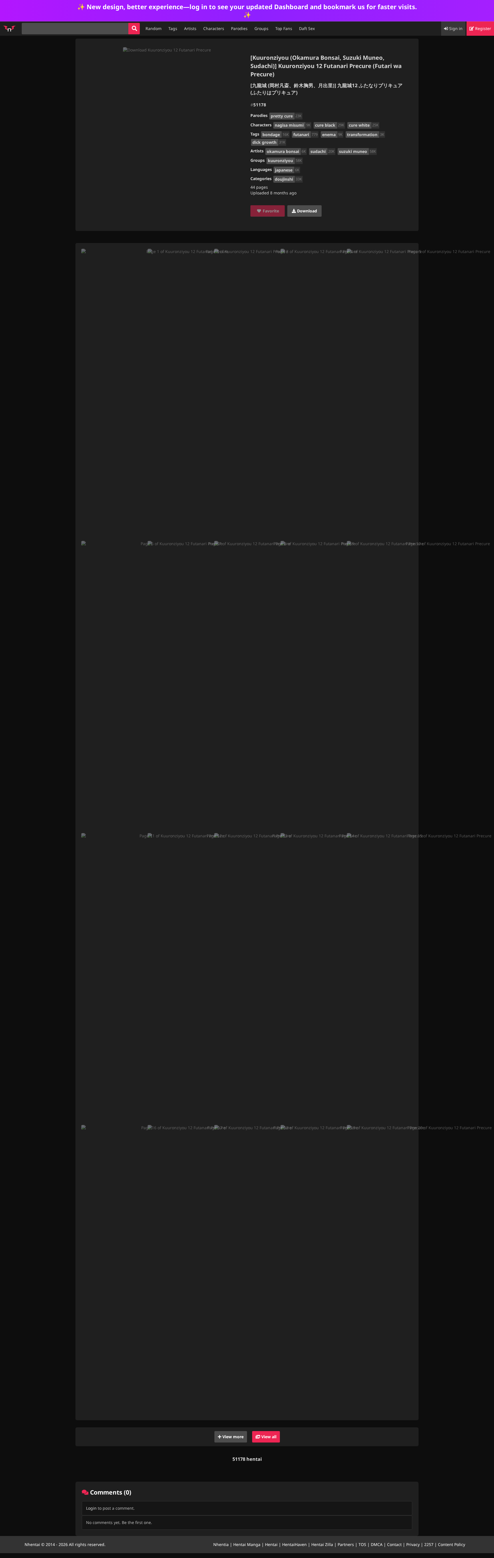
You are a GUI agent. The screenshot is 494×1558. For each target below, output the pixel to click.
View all (268, 1436)
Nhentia (221, 1544)
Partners (346, 1544)
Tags (172, 28)
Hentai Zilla (322, 1544)
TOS (362, 1544)
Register (482, 28)
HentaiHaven (294, 1544)
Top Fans (283, 28)
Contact (394, 1544)
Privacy (413, 1544)
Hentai (271, 1544)
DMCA (377, 1544)
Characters (213, 28)
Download (306, 211)
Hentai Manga (246, 1544)
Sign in (455, 28)
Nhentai (32, 1544)
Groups (261, 28)
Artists (190, 28)
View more (232, 1436)
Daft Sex (307, 28)
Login (91, 1508)
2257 (428, 1544)
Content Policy (451, 1544)
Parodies (239, 28)
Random (154, 28)
